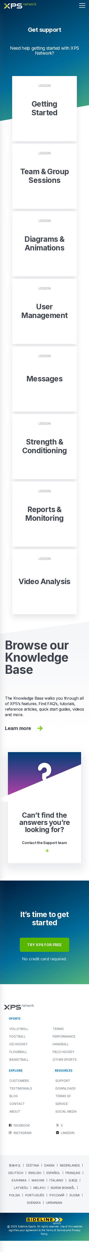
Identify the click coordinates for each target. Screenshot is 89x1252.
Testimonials (20, 1088)
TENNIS (58, 1029)
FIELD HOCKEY (63, 1052)
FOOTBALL (17, 1036)
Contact (17, 1104)
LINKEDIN (67, 1133)
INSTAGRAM (22, 1133)
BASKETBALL (19, 1059)
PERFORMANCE (64, 1036)
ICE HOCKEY (18, 1044)
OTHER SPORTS (65, 1059)
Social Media (66, 1111)
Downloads (65, 1088)
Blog (13, 1096)
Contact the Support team (44, 843)
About (14, 1111)
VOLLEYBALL (18, 1029)
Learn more (18, 728)
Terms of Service (63, 1100)
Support (62, 1081)
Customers (19, 1081)
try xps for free (44, 945)
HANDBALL (61, 1044)
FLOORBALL (18, 1052)
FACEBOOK (22, 1125)
